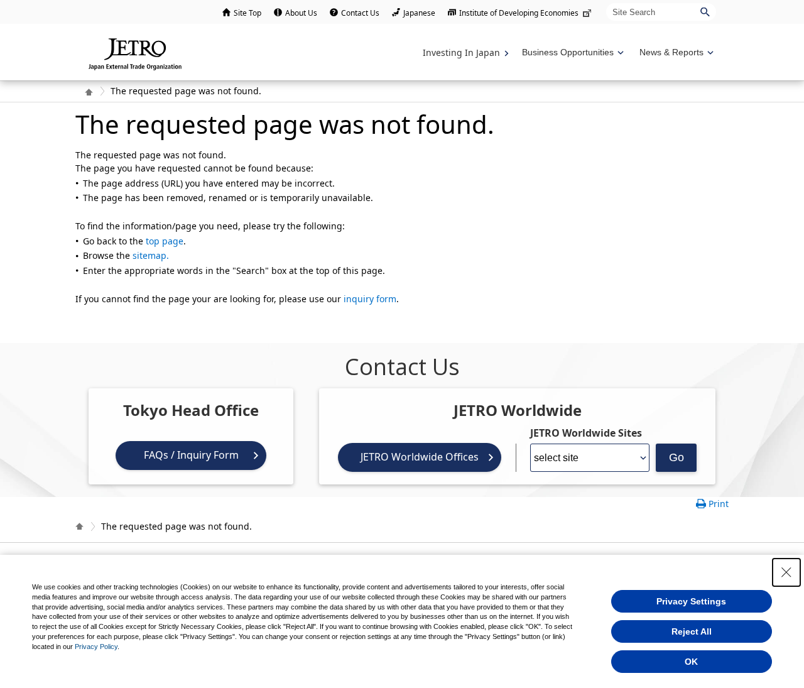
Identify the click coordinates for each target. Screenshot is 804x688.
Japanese (419, 13)
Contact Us (360, 13)
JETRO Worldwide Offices (420, 457)
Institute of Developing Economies (519, 13)
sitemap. (151, 255)
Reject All (691, 631)
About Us (301, 13)
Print (719, 504)
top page (164, 241)
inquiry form (370, 299)
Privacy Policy (96, 646)
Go (676, 457)
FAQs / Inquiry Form (191, 455)
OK (691, 662)
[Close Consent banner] (786, 572)
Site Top (247, 13)
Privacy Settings (691, 601)
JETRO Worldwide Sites (586, 433)
